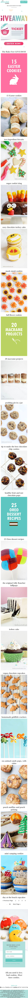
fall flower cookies (14, 315)
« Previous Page (7, 900)
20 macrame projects (14, 359)
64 (10, 904)
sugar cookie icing (14, 183)
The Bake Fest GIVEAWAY (14, 52)
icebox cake (14, 629)
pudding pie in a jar (14, 403)
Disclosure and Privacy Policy (13, 963)
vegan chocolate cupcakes (14, 673)
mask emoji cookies (14, 271)
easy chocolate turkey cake (14, 227)
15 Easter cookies (14, 95)
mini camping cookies (14, 853)
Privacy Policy (17, 995)
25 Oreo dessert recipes (14, 539)
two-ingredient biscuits (14, 139)
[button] (23, 2)
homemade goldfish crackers (14, 717)
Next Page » (17, 904)
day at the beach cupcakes (14, 897)
